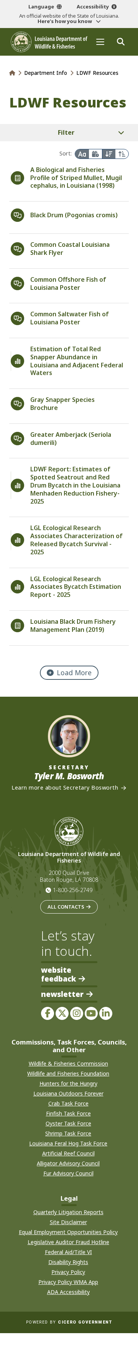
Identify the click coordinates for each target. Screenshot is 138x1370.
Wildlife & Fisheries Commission (68, 1063)
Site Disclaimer (68, 1222)
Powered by (69, 1322)
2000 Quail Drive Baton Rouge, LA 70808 (69, 876)
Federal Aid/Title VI (68, 1252)
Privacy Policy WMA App (68, 1282)
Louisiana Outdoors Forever (68, 1093)
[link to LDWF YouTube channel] (91, 1013)
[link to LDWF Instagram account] (76, 1013)
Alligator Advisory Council (68, 1163)
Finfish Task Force (68, 1113)
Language (41, 6)
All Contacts (66, 906)
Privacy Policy (68, 1272)
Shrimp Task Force (68, 1133)
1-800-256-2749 (72, 890)
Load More (74, 672)
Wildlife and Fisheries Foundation (68, 1073)
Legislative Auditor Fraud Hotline (68, 1242)
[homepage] (49, 42)
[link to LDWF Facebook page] (47, 1013)
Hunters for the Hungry (68, 1083)
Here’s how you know (65, 21)
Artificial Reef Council (68, 1153)
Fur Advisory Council (68, 1173)
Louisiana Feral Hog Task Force (68, 1143)
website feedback (58, 974)
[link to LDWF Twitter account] (62, 1013)
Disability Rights (68, 1262)
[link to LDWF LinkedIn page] (105, 1013)
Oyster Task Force (68, 1123)
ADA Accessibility (68, 1292)
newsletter (62, 994)
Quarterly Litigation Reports (68, 1212)
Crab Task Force (68, 1103)
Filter (66, 132)
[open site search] (120, 41)
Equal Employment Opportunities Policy (68, 1232)
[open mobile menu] (100, 41)
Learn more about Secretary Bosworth (65, 787)
